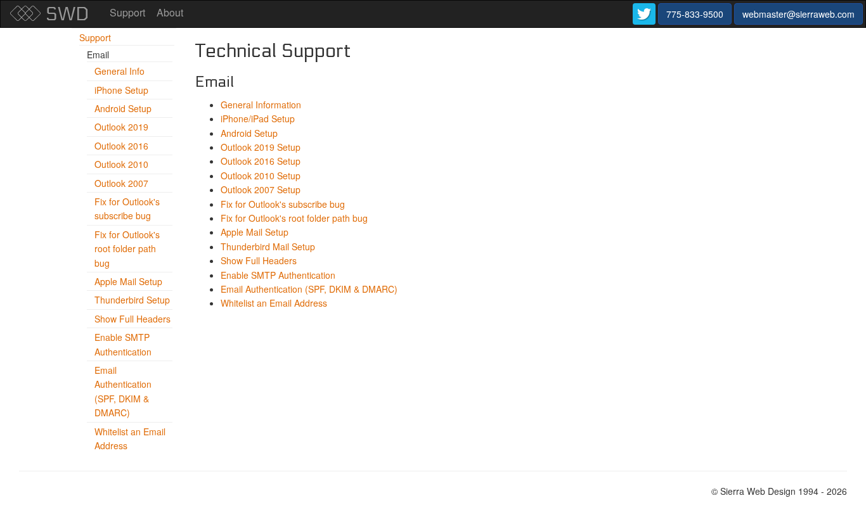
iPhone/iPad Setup (258, 118)
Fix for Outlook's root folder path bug (127, 248)
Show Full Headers (132, 318)
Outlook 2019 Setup (261, 147)
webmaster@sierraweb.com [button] (798, 14)
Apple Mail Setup (128, 281)
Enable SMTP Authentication (278, 275)
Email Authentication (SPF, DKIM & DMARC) (309, 289)
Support (127, 12)
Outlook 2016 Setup (261, 161)
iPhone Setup (121, 90)
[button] (644, 14)
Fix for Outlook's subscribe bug (283, 204)
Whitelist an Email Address (274, 303)
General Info (119, 71)
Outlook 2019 (121, 126)
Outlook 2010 (121, 164)
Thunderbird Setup (132, 299)
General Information (261, 104)
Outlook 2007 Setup (261, 189)
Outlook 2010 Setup (261, 175)
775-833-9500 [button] (694, 14)
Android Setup (123, 108)
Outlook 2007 (121, 183)
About (170, 12)
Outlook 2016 (121, 145)
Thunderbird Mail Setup (268, 246)
